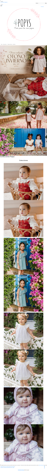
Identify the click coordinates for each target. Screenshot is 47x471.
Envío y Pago (12, 467)
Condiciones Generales (7, 467)
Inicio (2, 44)
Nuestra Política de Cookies (4, 466)
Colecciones (5, 44)
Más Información (41, 465)
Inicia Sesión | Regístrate (4, 2)
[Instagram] (44, 466)
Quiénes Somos (10, 44)
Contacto (14, 44)
